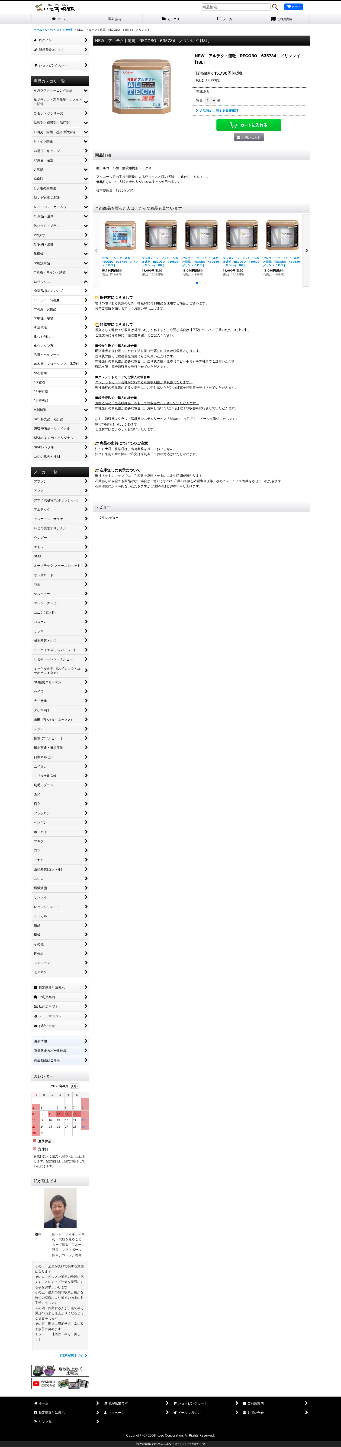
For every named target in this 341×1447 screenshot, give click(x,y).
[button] (96, 250)
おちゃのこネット (163, 1443)
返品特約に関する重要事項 (218, 111)
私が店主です (74, 1356)
